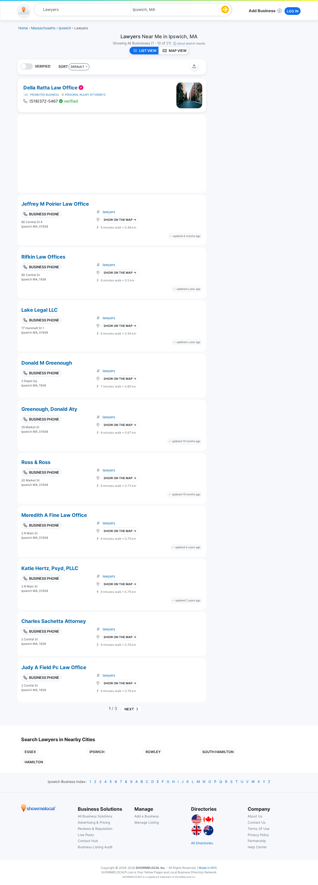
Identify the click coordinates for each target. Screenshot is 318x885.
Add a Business (146, 816)
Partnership (257, 841)
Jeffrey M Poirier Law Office (55, 204)
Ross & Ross (35, 462)
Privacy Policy (258, 835)
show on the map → (120, 220)
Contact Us (257, 822)
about (191, 43)
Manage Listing (146, 822)
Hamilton (34, 762)
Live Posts (86, 835)
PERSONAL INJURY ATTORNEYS (85, 94)
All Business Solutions (95, 816)
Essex (30, 752)
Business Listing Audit (95, 847)
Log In (292, 11)
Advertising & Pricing (94, 822)
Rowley (153, 752)
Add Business (262, 10)
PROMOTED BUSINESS (44, 94)
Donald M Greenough (46, 363)
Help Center (257, 847)
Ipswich (96, 752)
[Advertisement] (251, 94)
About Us (255, 816)
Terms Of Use (259, 829)
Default (78, 67)
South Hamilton (218, 752)
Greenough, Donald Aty (49, 409)
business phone (44, 214)
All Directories (202, 843)
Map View (178, 50)
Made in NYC (208, 868)
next (128, 709)
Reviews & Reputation (95, 829)
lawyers (109, 212)
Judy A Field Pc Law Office (53, 667)
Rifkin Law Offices (43, 257)
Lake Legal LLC (39, 310)
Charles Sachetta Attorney (53, 621)
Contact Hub (88, 841)
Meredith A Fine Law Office (54, 515)
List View (148, 50)
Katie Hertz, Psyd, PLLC (49, 568)
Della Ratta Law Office (50, 88)
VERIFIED (42, 66)
